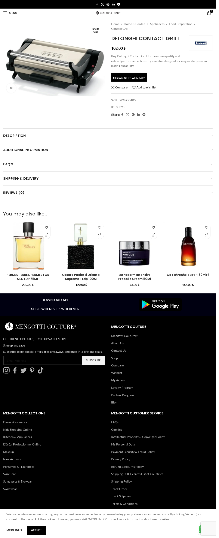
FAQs (114, 422)
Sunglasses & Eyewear (17, 481)
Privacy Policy (120, 459)
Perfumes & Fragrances (18, 466)
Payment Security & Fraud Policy (133, 452)
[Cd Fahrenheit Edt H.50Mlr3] (188, 246)
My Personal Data (123, 444)
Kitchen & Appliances (17, 437)
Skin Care (9, 474)
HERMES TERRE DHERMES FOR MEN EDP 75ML (27, 277)
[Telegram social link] (118, 4)
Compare (117, 365)
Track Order (119, 489)
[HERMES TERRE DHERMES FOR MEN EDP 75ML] (27, 246)
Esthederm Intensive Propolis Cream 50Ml (134, 277)
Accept (36, 530)
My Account (119, 380)
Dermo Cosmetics (15, 422)
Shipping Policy (121, 481)
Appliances (157, 24)
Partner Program (122, 395)
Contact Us (118, 350)
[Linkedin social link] (113, 4)
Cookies (116, 429)
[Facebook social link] (97, 4)
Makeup (8, 452)
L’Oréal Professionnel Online (22, 444)
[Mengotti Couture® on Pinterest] (33, 372)
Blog (114, 402)
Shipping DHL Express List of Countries (137, 474)
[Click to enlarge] (11, 88)
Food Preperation (180, 24)
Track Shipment (121, 496)
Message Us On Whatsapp (129, 77)
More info (14, 530)
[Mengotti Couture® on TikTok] (41, 372)
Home (115, 24)
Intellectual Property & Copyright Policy (138, 437)
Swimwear (10, 489)
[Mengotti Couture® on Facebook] (16, 372)
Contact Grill (120, 28)
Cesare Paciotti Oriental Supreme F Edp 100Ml (81, 277)
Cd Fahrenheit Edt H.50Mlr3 (188, 275)
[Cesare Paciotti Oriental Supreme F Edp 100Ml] (81, 246)
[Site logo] (108, 12)
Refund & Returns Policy (127, 466)
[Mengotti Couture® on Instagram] (7, 372)
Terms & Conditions (124, 503)
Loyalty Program (122, 387)
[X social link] (102, 4)
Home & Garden (134, 24)
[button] (46, 235)
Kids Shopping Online (17, 429)
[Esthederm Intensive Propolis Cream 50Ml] (134, 246)
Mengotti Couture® (124, 336)
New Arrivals (12, 459)
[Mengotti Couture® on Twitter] (24, 372)
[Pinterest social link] (108, 4)
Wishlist (116, 373)
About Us (117, 343)
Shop (114, 358)
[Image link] (160, 304)
